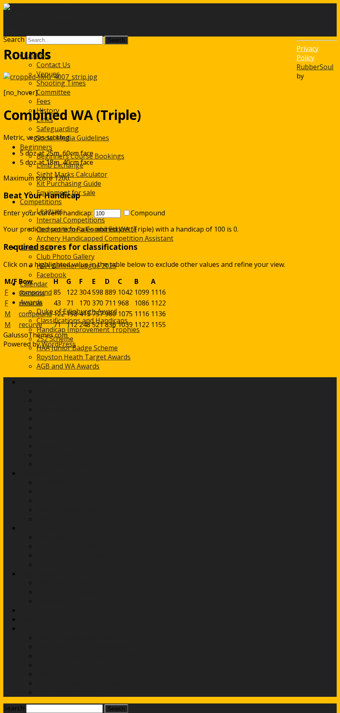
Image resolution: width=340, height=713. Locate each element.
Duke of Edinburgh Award (76, 311)
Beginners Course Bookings (80, 156)
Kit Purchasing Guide (68, 183)
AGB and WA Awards (68, 366)
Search (13, 39)
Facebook (51, 274)
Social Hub (36, 247)
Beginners (36, 146)
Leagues (49, 210)
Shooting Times (61, 83)
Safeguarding (57, 128)
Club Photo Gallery (65, 256)
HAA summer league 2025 (76, 265)
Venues (48, 73)
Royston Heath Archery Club (47, 23)
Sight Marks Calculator (71, 174)
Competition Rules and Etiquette (86, 229)
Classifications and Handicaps (82, 320)
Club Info (34, 55)
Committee (53, 92)
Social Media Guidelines (72, 137)
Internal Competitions (70, 220)
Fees (43, 101)
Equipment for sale (65, 192)
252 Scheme (54, 338)
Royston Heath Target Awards (83, 356)
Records (32, 293)
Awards (31, 302)
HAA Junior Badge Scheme (77, 347)
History (47, 110)
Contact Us (53, 64)
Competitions (41, 201)
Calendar (34, 283)
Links (44, 119)
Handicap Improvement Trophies (88, 329)
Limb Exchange (59, 165)
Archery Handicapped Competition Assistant (104, 238)
